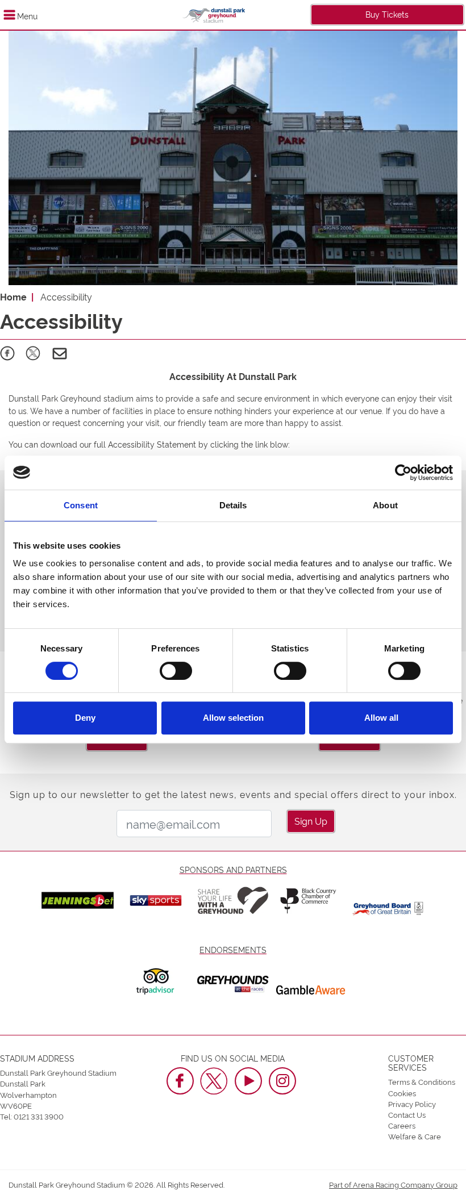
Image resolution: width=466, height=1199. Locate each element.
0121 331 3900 (39, 1116)
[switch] (176, 671)
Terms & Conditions (421, 1081)
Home (13, 296)
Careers (401, 1125)
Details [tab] (233, 505)
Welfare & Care (414, 1136)
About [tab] (385, 505)
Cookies (402, 1093)
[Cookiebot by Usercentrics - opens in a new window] (403, 472)
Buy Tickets (387, 14)
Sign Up (310, 820)
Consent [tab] (81, 505)
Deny (85, 717)
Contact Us (407, 1114)
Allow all (381, 717)
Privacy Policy (412, 1103)
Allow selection (233, 717)
